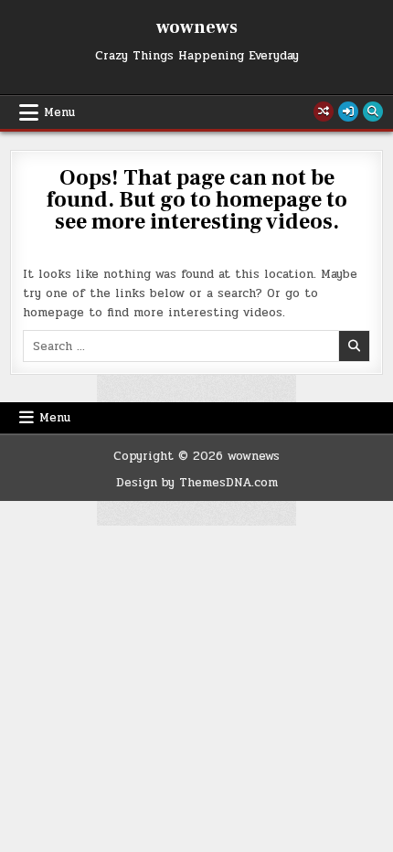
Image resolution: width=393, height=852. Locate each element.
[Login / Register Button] (348, 111)
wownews (197, 27)
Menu (59, 112)
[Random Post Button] (323, 111)
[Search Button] (373, 111)
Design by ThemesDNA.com (197, 483)
